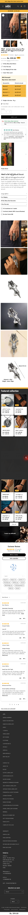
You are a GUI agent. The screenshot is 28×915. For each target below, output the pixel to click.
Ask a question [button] (14, 558)
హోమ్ (4, 714)
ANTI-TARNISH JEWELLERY (9, 785)
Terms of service (14, 909)
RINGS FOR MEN (7, 802)
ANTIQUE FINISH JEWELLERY (10, 789)
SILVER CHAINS (6, 779)
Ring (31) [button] (5, 579)
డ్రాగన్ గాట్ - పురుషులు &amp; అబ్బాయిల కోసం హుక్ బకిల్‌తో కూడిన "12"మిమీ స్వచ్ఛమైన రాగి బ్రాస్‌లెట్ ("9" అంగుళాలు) (7, 409)
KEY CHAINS (6, 737)
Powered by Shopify (16, 907)
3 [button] (14, 704)
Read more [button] (5, 655)
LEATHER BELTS (7, 743)
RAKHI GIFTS (6, 821)
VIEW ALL (5, 750)
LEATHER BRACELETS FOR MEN (10, 805)
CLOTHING (5, 740)
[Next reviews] (26, 134)
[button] (2, 6)
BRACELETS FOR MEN (8, 798)
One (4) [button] (22, 582)
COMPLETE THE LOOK (8, 825)
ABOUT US (5, 766)
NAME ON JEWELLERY (8, 724)
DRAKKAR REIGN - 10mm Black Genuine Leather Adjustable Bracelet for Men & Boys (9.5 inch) (7, 494)
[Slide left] (1, 44)
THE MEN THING (8, 907)
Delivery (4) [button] (15, 582)
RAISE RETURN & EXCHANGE (10, 841)
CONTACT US (6, 762)
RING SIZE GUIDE (7, 847)
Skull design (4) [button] (8, 585)
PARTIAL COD (6, 834)
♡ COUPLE (5, 730)
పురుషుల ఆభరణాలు (7, 717)
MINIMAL (5, 812)
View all (14, 524)
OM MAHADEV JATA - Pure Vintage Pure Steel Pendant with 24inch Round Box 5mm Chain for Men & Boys (20, 453)
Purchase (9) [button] (7, 582)
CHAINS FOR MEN (7, 795)
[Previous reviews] (2, 134)
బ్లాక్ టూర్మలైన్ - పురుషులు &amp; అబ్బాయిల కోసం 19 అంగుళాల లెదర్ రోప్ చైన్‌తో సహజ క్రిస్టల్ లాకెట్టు (20, 474)
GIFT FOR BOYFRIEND (8, 818)
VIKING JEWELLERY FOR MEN (10, 808)
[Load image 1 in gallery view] (7, 43)
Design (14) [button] (13, 579)
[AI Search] (26, 457)
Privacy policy (7, 909)
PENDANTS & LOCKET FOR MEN (10, 792)
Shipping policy (22, 909)
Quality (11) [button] (22, 579)
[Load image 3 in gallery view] (21, 43)
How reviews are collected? (8, 708)
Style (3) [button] (11, 588)
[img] (5, 603)
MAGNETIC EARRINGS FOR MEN (11, 782)
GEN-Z (4, 727)
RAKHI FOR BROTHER (8, 720)
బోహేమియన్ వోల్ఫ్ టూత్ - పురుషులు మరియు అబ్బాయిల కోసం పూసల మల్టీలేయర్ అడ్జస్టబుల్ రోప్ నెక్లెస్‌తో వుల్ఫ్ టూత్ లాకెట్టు (20, 515)
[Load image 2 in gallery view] (14, 43)
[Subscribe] (22, 892)
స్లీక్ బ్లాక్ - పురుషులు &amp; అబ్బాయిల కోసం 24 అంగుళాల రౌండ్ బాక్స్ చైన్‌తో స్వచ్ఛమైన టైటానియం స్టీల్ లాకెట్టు (20, 430)
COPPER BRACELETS (8, 776)
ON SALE (5, 747)
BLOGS (4, 769)
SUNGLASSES (6, 733)
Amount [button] (18, 588)
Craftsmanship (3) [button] (19, 585)
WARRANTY (6, 831)
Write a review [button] (14, 554)
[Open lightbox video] (7, 154)
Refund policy (23, 907)
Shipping (8, 60)
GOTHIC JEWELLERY (8, 772)
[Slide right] (26, 44)
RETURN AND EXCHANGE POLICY (11, 844)
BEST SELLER (6, 756)
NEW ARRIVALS (6, 753)
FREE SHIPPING (7, 837)
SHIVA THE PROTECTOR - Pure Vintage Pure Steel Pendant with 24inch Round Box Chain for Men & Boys (7, 430)
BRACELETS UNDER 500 (9, 815)
